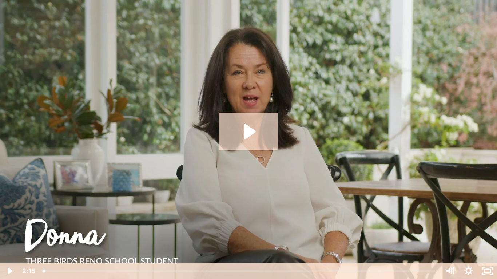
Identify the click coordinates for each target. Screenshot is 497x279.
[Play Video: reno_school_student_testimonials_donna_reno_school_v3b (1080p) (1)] (248, 131)
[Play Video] (9, 271)
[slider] (240, 271)
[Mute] (449, 271)
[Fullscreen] (487, 271)
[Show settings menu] (468, 271)
